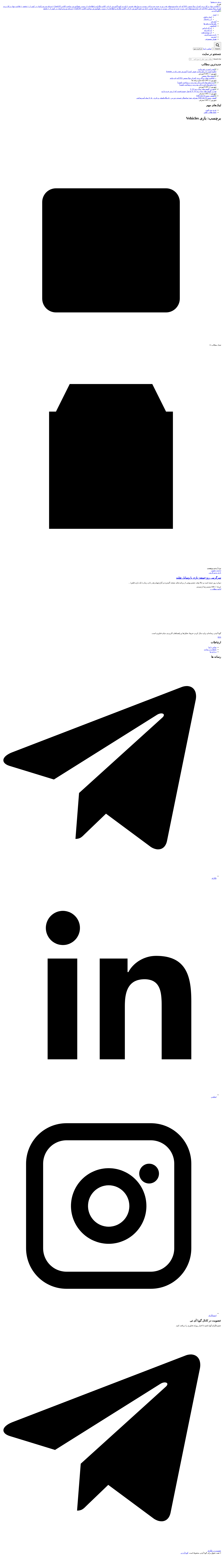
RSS (219, 637)
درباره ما (213, 652)
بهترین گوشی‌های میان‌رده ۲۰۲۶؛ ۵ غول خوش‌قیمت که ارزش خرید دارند (188, 91)
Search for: (217, 59)
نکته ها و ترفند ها (210, 24)
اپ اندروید (208, 30)
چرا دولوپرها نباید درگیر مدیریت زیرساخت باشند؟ (197, 85)
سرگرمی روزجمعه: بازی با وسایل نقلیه (198, 577)
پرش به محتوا (216, 2)
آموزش (213, 21)
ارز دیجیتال (208, 19)
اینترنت (213, 37)
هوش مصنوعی (210, 39)
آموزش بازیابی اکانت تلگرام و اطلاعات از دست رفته (97, 6)
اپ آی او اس (207, 28)
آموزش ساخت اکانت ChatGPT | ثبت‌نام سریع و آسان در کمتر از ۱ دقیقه (50, 6)
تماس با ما (207, 49)
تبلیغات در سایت (210, 650)
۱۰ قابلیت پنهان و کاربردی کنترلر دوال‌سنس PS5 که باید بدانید (197, 6)
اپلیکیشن (213, 26)
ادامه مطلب (215, 589)
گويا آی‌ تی (184, 1553)
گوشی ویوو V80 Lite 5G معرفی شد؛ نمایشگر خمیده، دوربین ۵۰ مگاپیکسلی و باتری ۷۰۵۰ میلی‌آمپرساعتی (176, 98)
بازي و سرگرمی (210, 35)
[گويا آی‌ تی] (216, 11)
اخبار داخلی (207, 17)
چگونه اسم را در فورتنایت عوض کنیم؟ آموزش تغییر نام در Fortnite (191, 72)
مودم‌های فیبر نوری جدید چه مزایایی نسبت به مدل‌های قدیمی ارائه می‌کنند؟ (145, 6)
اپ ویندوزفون (206, 32)
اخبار (214, 15)
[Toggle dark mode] (213, 49)
